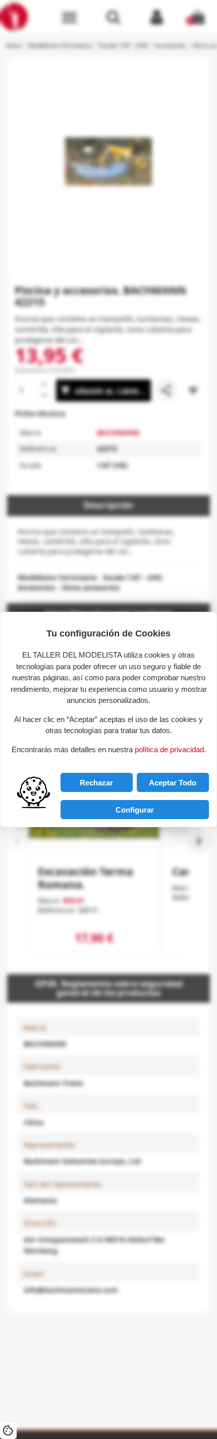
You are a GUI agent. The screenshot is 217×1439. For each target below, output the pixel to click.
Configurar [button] (135, 810)
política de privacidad (169, 749)
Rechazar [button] (96, 782)
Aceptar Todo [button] (172, 782)
